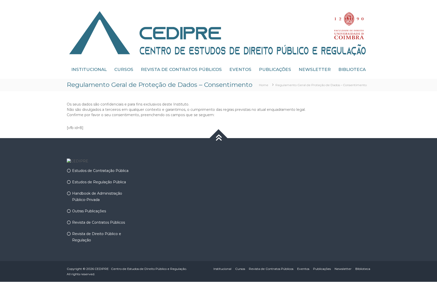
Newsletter (315, 69)
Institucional (89, 69)
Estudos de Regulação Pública (99, 182)
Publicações (275, 69)
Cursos (123, 69)
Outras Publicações (89, 211)
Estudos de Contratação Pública (100, 170)
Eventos (240, 69)
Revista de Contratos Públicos (181, 69)
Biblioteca (352, 69)
